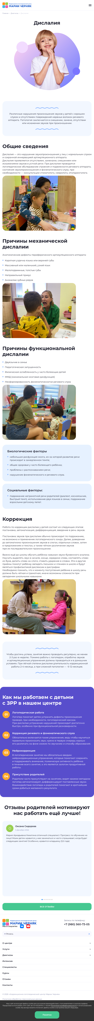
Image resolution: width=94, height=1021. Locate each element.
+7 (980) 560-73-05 (77, 924)
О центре (7, 943)
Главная (5, 13)
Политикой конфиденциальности (64, 1005)
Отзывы (6, 979)
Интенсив (7, 961)
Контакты (7, 985)
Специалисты (9, 967)
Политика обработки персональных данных (22, 999)
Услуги (5, 949)
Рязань (9, 934)
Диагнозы (14, 13)
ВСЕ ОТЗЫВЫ (47, 907)
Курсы (5, 973)
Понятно (47, 1015)
